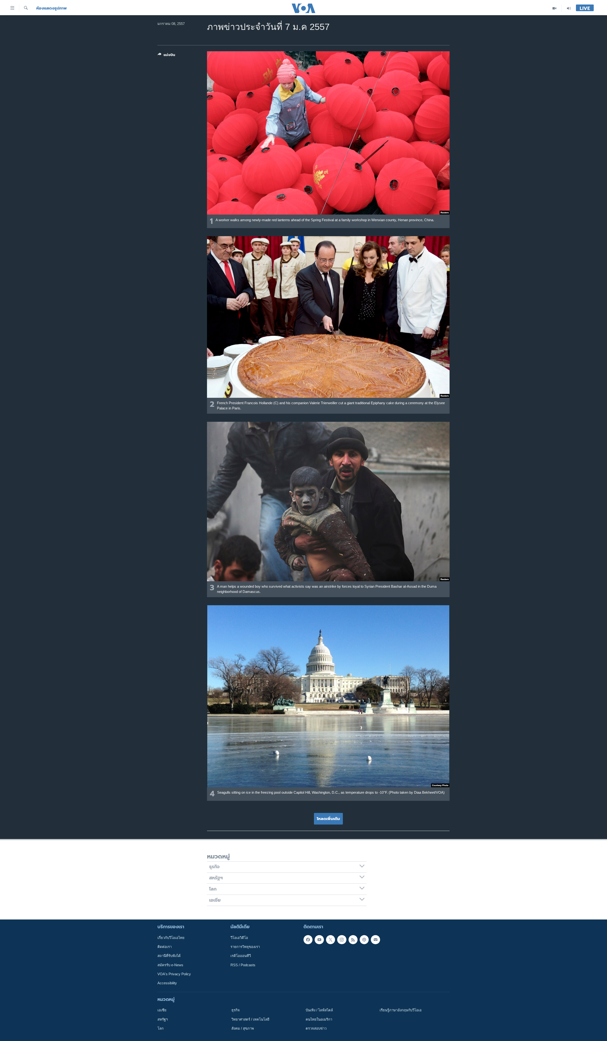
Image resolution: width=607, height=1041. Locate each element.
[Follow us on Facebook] (308, 939)
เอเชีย (161, 1010)
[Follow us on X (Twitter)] (330, 939)
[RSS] (353, 939)
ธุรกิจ (235, 1010)
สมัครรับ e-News (170, 965)
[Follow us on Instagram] (341, 939)
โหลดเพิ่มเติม (328, 819)
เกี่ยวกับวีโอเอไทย (170, 937)
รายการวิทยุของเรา (245, 947)
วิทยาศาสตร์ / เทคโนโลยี (250, 1019)
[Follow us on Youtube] (319, 939)
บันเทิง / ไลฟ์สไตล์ (319, 1010)
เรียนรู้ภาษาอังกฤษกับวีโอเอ (401, 1010)
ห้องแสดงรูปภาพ (51, 8)
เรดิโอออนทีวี (240, 956)
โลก (160, 1028)
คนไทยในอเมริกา (319, 1019)
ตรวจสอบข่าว (316, 1028)
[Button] (166, 55)
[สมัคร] (375, 939)
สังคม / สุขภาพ (242, 1028)
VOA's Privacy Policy (174, 974)
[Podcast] (364, 939)
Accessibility (167, 983)
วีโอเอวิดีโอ (239, 937)
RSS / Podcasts (242, 965)
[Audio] (569, 8)
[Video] (554, 8)
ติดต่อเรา (164, 947)
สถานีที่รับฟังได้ (169, 956)
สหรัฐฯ (162, 1019)
